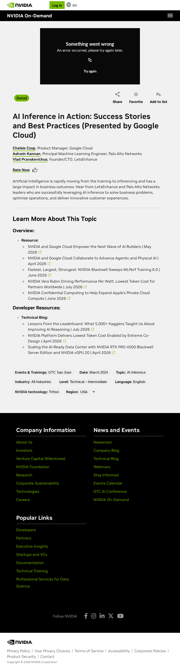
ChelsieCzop (24, 148)
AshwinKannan (27, 153)
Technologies (27, 491)
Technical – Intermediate (88, 381)
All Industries (41, 381)
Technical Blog (106, 458)
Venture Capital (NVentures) (40, 458)
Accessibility (119, 650)
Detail (21, 98)
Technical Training (32, 571)
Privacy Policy (18, 650)
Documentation (30, 562)
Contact (47, 656)
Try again (90, 71)
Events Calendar (108, 483)
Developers (26, 529)
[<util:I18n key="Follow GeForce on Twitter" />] (111, 616)
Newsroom (103, 442)
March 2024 (99, 372)
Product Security (21, 656)
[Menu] (170, 15)
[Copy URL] (90, 60)
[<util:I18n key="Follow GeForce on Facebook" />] (86, 616)
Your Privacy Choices (52, 650)
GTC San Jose (59, 372)
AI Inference (136, 372)
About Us (24, 442)
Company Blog (106, 450)
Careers (23, 499)
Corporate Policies (150, 650)
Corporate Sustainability (37, 483)
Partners (23, 538)
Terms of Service (89, 650)
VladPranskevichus (30, 159)
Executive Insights (32, 546)
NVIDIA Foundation (32, 466)
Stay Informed (106, 475)
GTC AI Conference (110, 491)
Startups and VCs (31, 554)
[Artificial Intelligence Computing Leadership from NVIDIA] (20, 5)
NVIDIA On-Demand (111, 499)
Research (24, 475)
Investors (24, 450)
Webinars (102, 466)
